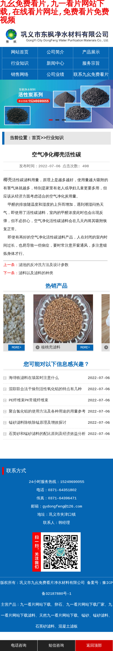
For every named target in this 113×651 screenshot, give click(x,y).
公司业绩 (55, 74)
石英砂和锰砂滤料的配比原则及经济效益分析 (47, 434)
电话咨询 (18, 645)
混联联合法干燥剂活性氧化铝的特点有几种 (45, 389)
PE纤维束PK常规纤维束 (28, 400)
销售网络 (20, 74)
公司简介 (55, 52)
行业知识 (20, 63)
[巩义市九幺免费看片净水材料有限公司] (56, 43)
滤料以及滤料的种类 (36, 273)
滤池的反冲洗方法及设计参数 (44, 265)
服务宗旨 (91, 63)
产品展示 (91, 52)
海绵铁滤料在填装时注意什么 (34, 378)
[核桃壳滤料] (59, 342)
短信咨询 (56, 645)
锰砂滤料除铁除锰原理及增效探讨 (37, 422)
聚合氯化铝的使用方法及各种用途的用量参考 (47, 411)
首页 (36, 138)
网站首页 (20, 52)
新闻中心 (55, 63)
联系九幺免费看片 (91, 74)
